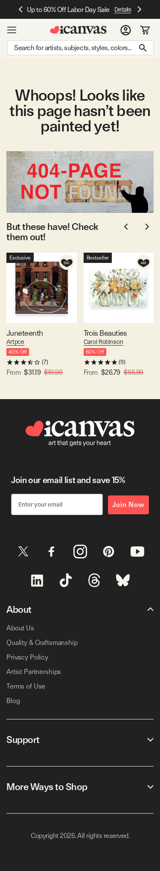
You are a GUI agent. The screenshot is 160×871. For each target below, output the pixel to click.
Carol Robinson (103, 341)
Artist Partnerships (33, 672)
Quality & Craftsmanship (42, 642)
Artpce (15, 341)
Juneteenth (24, 332)
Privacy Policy (27, 657)
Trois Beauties (105, 332)
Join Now (128, 505)
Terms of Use (25, 686)
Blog (13, 701)
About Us (20, 628)
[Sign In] (125, 30)
